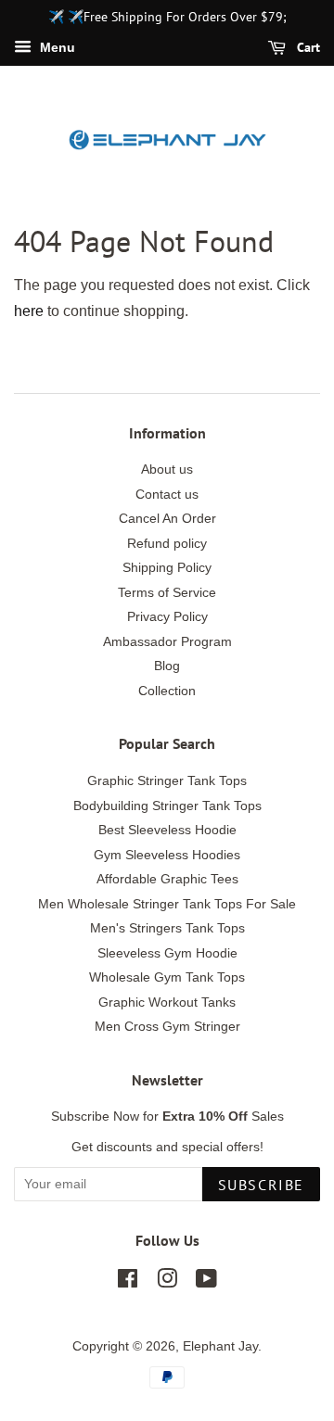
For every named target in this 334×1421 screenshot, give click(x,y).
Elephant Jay (220, 1346)
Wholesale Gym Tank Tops (167, 977)
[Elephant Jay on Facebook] (127, 1282)
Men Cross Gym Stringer (167, 1027)
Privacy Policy (167, 617)
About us (167, 469)
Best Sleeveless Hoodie (167, 830)
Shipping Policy (167, 568)
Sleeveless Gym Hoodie (167, 953)
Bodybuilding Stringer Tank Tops (167, 806)
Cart (306, 47)
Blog (167, 666)
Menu (55, 47)
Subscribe (261, 1184)
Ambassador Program (167, 642)
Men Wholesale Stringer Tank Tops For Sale (167, 904)
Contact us (167, 494)
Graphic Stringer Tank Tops (167, 781)
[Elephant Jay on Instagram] (167, 1282)
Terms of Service (167, 593)
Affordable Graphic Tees (167, 879)
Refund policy (167, 544)
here (29, 311)
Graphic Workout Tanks (167, 1002)
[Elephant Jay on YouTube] (206, 1282)
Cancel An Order (167, 519)
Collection (167, 691)
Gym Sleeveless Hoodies (167, 855)
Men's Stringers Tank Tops (167, 928)
